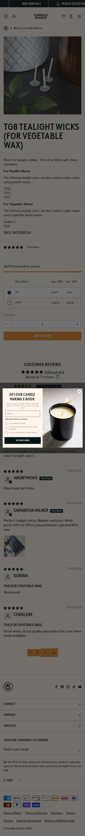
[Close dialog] (79, 391)
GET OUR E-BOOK (22, 440)
